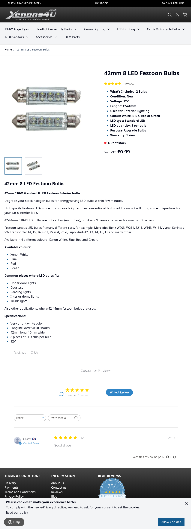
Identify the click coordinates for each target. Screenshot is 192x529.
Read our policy (17, 512)
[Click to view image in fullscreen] (48, 109)
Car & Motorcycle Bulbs (163, 29)
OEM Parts (72, 37)
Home (8, 49)
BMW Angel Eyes (17, 29)
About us (57, 483)
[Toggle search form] (169, 14)
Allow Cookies (171, 522)
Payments (11, 487)
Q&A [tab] (34, 352)
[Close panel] (187, 503)
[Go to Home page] (30, 14)
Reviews (57, 492)
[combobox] (30, 418)
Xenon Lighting (94, 29)
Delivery (10, 483)
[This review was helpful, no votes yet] (167, 457)
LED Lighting (126, 29)
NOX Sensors (14, 37)
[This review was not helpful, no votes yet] (174, 457)
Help (16, 522)
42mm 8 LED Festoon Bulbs (33, 49)
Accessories (44, 37)
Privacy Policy (14, 496)
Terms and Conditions (20, 492)
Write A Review (119, 392)
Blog (54, 496)
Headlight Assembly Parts (53, 29)
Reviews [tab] (20, 352)
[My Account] (177, 14)
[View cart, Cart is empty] (185, 14)
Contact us (58, 487)
